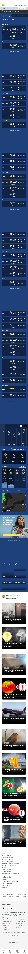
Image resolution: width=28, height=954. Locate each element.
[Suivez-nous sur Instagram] (7, 908)
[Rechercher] (16, 5)
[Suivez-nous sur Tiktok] (15, 908)
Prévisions (21, 8)
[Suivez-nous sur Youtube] (11, 908)
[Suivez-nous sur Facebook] (3, 908)
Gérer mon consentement (9, 865)
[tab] (21, 426)
